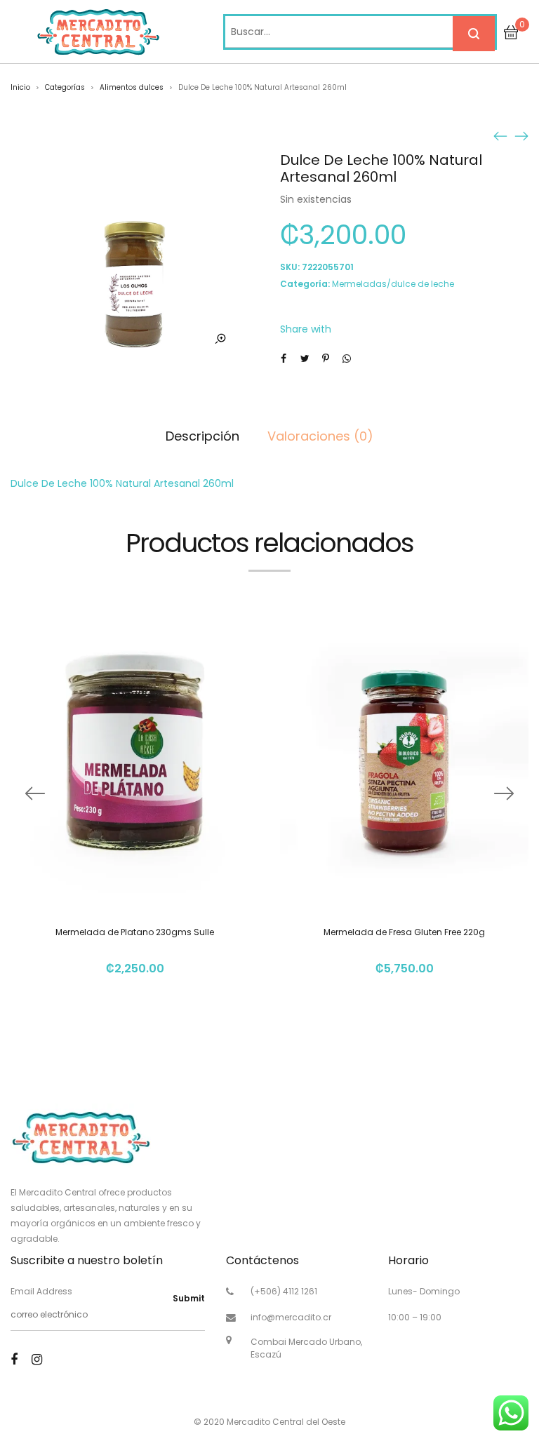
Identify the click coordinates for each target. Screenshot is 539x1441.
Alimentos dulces (132, 87)
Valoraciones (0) (320, 436)
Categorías (65, 87)
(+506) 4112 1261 (284, 1291)
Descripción (202, 436)
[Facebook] (14, 1359)
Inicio (20, 87)
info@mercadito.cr (291, 1317)
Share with (305, 329)
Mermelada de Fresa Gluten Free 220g (404, 932)
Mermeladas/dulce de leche (393, 284)
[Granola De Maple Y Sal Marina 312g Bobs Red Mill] (521, 135)
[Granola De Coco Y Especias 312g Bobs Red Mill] (500, 135)
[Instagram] (37, 1359)
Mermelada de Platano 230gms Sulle (134, 932)
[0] (511, 31)
